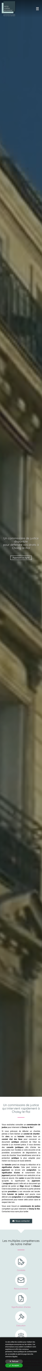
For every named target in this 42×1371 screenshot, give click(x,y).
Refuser (15, 1361)
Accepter (15, 1365)
